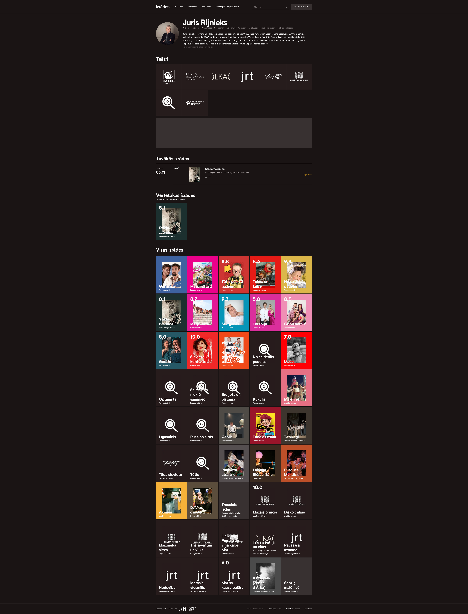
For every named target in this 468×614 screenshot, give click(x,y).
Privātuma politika (293, 609)
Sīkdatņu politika (275, 609)
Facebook (308, 609)
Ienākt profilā (301, 7)
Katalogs (179, 7)
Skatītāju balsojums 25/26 (227, 7)
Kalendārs (192, 7)
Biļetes (306, 174)
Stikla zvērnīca (215, 169)
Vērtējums (206, 7)
